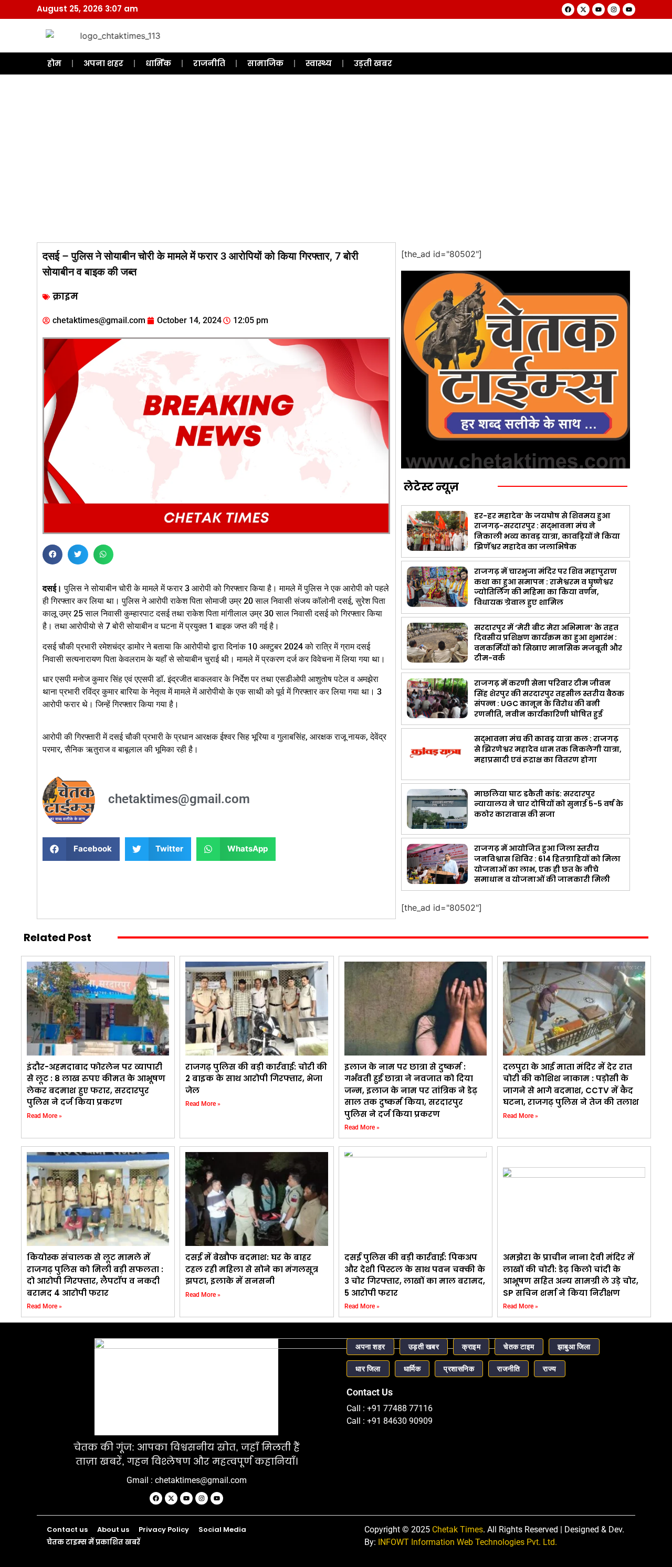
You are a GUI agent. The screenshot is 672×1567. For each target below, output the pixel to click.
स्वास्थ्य (319, 63)
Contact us (67, 1529)
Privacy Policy (164, 1529)
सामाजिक (265, 63)
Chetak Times (457, 1529)
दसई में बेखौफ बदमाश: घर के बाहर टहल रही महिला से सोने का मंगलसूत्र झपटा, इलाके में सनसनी (251, 1269)
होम (54, 63)
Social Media (222, 1529)
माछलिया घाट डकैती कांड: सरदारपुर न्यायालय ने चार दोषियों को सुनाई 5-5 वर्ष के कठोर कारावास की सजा (548, 803)
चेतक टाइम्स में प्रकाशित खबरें (93, 1542)
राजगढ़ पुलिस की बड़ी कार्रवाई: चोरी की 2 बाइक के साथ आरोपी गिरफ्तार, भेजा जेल (256, 1078)
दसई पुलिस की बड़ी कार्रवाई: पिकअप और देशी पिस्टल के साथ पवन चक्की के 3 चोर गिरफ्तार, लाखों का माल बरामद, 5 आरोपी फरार (414, 1275)
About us (113, 1529)
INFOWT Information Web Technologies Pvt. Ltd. (467, 1542)
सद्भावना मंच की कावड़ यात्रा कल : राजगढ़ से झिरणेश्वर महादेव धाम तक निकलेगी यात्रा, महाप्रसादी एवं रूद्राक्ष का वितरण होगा (548, 748)
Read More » (44, 1116)
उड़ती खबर (373, 63)
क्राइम (65, 296)
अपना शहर (103, 63)
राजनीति (209, 63)
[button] (52, 554)
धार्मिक (158, 63)
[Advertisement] (336, 158)
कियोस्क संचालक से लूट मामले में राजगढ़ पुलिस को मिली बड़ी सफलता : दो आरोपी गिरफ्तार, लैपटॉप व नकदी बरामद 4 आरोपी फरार (95, 1275)
